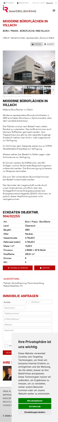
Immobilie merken (19, 268)
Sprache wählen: (39, 3)
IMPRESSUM (9, 395)
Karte (50, 44)
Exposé (46, 268)
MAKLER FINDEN (11, 398)
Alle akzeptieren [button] (35, 400)
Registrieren (24, 3)
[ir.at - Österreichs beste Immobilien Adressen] (19, 8)
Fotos (37, 44)
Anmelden (9, 3)
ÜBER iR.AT (8, 391)
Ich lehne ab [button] (35, 406)
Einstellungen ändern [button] (34, 412)
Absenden (11, 352)
